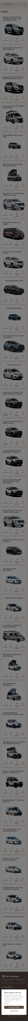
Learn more (6, 1003)
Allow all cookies (14, 1007)
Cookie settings (14, 1010)
